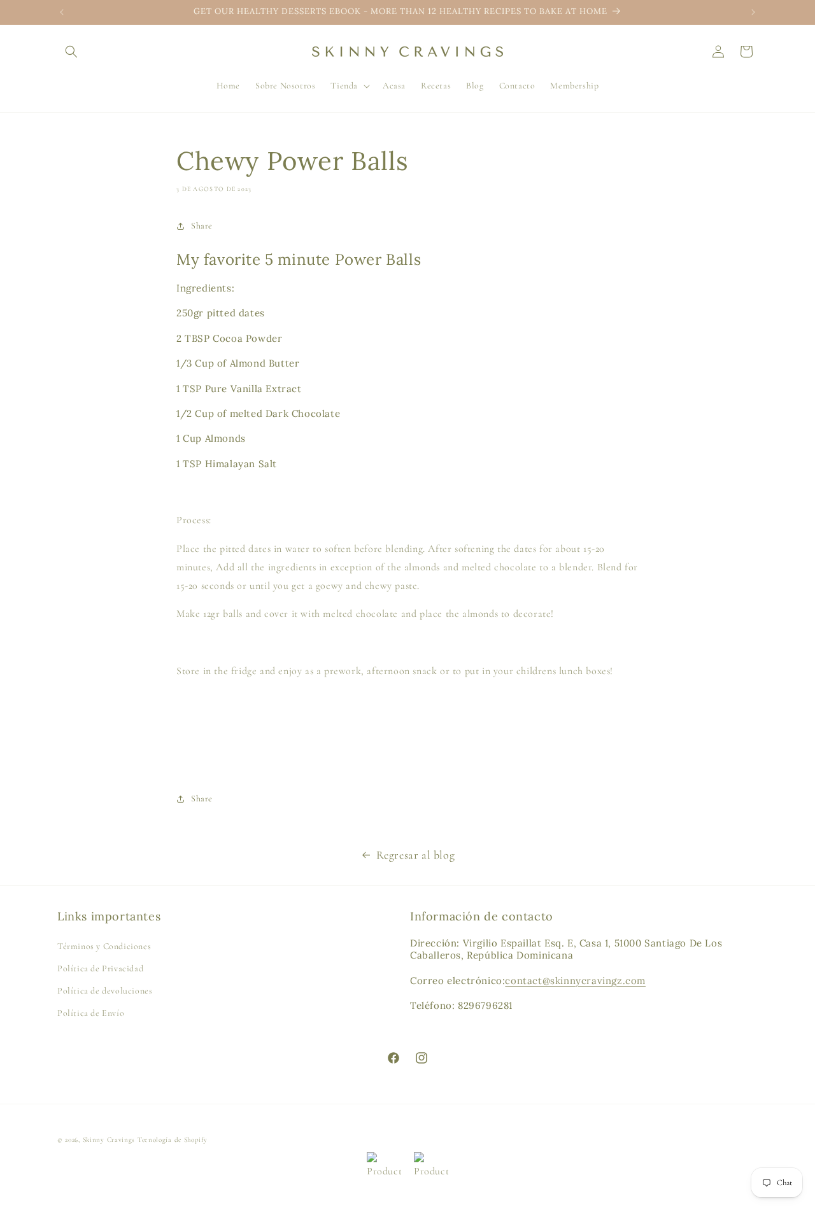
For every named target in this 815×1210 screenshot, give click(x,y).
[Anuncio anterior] (62, 12)
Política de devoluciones (104, 990)
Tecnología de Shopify (173, 1140)
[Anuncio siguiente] (753, 12)
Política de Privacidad (100, 968)
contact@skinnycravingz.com (575, 980)
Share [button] (202, 225)
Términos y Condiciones (104, 946)
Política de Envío (90, 1013)
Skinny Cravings (109, 1140)
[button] (71, 52)
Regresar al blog (415, 855)
